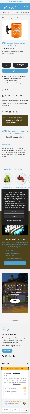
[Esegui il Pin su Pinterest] (16, 112)
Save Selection (15, 410)
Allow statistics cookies (11, 391)
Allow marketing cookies (11, 394)
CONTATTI (7, 351)
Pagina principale (6, 16)
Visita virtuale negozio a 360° (11, 346)
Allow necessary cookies (11, 388)
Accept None (6, 410)
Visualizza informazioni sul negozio (13, 83)
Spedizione (14, 51)
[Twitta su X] (10, 112)
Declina (14, 216)
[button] (24, 6)
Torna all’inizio (15, 320)
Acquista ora (15, 71)
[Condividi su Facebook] (13, 112)
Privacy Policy (17, 384)
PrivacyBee (16, 401)
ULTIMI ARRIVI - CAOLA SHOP (15, 263)
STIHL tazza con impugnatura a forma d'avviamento (14, 18)
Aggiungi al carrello (20, 65)
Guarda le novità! (18, 1)
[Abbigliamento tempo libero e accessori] (7, 179)
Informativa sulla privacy (16, 207)
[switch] (24, 388)
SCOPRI (15, 300)
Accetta (14, 212)
